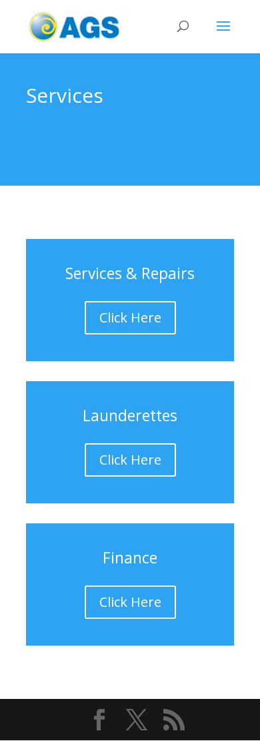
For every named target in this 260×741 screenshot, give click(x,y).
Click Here (130, 317)
